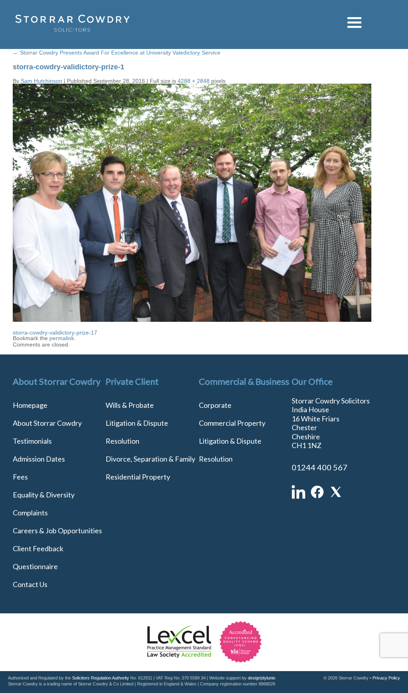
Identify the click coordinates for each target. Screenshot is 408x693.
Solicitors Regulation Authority (100, 677)
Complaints (30, 512)
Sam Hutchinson (41, 81)
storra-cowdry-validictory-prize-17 (55, 332)
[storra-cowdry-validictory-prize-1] (192, 320)
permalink (61, 338)
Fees (20, 476)
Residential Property (138, 476)
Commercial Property (232, 423)
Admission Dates (39, 458)
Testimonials (32, 441)
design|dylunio (261, 677)
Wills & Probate (130, 405)
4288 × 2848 (194, 81)
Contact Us (30, 584)
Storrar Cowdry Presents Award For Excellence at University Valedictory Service (116, 52)
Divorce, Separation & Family (150, 458)
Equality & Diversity (44, 494)
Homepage (30, 405)
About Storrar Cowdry (47, 423)
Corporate (215, 405)
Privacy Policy (386, 677)
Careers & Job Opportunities (57, 530)
